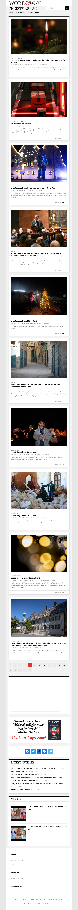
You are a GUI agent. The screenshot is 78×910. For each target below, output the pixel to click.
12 (10, 670)
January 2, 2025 (16, 258)
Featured (14, 58)
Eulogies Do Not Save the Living (23, 774)
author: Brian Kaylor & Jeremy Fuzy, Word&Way (41, 580)
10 (59, 665)
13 (15, 670)
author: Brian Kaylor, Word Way (36, 65)
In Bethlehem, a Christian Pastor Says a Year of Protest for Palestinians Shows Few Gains (37, 254)
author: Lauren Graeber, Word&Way (36, 323)
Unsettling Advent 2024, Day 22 (25, 452)
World (20, 58)
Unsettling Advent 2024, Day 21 (25, 515)
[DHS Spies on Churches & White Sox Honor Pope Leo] (18, 820)
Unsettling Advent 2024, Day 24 (25, 321)
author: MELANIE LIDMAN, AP (34, 389)
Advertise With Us (17, 878)
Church (13, 641)
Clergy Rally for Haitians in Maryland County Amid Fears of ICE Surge (37, 783)
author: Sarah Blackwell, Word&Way (37, 454)
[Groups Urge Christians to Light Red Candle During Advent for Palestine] (39, 36)
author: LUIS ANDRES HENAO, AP (35, 648)
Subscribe (14, 892)
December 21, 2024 (17, 518)
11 (64, 665)
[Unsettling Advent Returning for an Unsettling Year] (39, 163)
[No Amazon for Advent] (39, 99)
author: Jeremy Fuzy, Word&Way (35, 518)
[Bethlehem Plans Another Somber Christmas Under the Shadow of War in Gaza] (39, 359)
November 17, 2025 (17, 126)
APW (12, 121)
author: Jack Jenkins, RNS (32, 258)
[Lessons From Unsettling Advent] (39, 553)
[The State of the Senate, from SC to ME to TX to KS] (18, 840)
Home (11, 12)
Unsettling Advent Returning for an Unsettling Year (33, 188)
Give (12, 864)
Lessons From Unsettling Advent (25, 578)
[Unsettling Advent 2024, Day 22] (39, 427)
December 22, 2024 (17, 454)
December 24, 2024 (17, 323)
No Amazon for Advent (21, 123)
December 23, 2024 (17, 389)
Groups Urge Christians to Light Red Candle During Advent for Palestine (38, 61)
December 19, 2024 (17, 580)
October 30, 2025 (16, 190)
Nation (23, 121)
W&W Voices (15, 319)
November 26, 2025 (17, 65)
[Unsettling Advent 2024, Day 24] (39, 296)
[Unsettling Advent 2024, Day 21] (39, 490)
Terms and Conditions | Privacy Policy (38, 903)
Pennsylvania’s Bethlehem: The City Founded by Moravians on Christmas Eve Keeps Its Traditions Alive (38, 644)
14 (20, 670)
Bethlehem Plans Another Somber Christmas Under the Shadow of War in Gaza (35, 385)
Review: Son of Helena (19, 789)
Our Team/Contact (17, 860)
